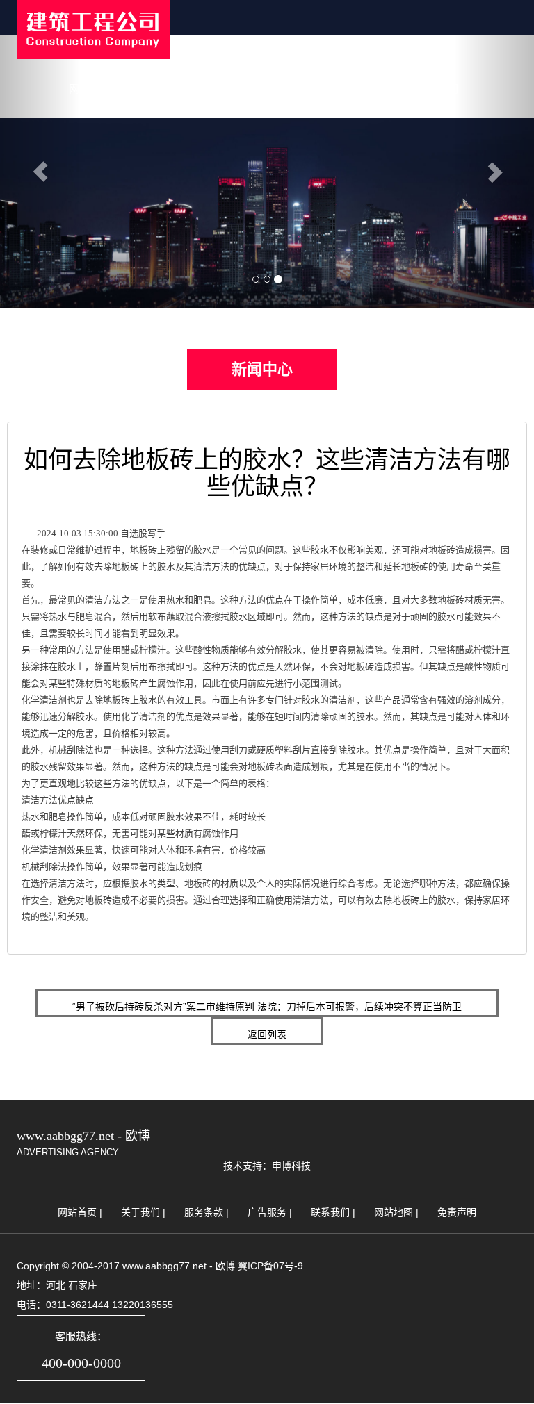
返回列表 (267, 1034)
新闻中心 (229, 88)
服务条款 (203, 1212)
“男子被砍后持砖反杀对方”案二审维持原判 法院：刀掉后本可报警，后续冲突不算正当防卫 (267, 1006)
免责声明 (456, 1212)
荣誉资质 (368, 88)
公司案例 (298, 88)
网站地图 (393, 1212)
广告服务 (267, 1212)
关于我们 (159, 88)
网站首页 (90, 88)
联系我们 (437, 88)
